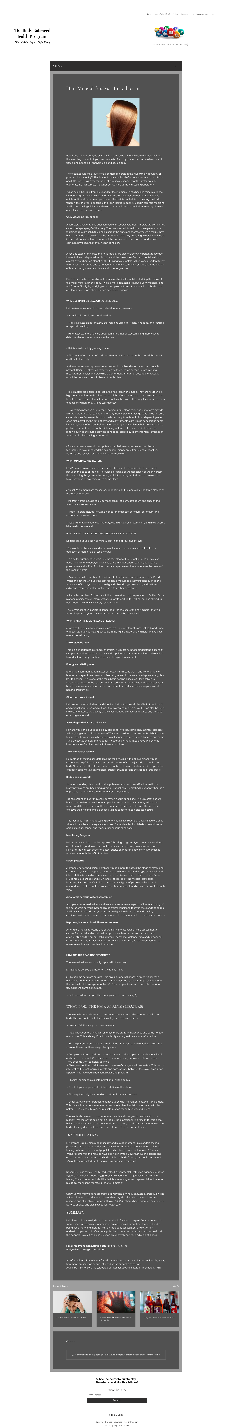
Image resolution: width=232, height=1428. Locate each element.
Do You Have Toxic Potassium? (71, 1317)
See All (176, 1286)
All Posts (58, 65)
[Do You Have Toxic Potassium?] (72, 1302)
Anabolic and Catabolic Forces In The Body (116, 1319)
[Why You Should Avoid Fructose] (159, 1302)
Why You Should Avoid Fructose (159, 1317)
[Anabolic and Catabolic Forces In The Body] (116, 1302)
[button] (175, 66)
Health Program (30, 36)
